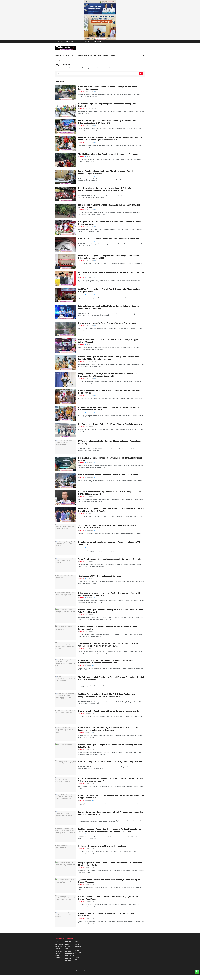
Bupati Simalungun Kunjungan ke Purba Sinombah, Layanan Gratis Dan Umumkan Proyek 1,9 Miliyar (109, 408)
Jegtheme (85, 970)
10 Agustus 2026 (90, 412)
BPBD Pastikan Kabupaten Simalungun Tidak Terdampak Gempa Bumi (108, 238)
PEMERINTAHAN (78, 41)
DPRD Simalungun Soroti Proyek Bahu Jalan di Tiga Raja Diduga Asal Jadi (110, 761)
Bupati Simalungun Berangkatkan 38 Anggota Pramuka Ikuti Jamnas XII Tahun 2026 (109, 543)
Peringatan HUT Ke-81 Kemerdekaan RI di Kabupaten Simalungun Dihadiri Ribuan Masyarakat (110, 222)
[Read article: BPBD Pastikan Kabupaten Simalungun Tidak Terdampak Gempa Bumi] (65, 244)
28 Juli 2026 (88, 800)
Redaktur (81, 91)
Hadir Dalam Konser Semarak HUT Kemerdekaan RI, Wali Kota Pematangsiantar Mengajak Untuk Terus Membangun (104, 189)
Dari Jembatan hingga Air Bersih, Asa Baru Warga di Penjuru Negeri (107, 322)
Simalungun (78, 955)
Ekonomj (57, 953)
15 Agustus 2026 (90, 241)
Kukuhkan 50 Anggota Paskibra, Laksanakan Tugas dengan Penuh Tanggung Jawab (111, 273)
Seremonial (78, 952)
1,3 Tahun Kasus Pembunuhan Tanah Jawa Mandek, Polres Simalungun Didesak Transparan (109, 880)
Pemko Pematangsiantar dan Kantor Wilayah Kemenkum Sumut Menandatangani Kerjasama (105, 172)
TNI (69, 41)
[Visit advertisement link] (100, 20)
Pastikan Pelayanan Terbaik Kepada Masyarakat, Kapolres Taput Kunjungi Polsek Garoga (109, 391)
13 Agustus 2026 (90, 294)
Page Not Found (62, 60)
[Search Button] (144, 56)
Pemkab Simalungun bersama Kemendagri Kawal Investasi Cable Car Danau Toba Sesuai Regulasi (110, 610)
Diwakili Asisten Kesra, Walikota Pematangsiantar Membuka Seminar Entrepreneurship (107, 627)
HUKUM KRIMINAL (59, 41)
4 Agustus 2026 (89, 561)
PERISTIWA (68, 960)
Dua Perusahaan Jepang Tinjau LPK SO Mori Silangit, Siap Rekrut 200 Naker (111, 424)
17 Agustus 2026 (90, 226)
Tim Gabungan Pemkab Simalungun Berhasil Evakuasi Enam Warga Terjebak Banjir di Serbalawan (111, 678)
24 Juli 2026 (88, 918)
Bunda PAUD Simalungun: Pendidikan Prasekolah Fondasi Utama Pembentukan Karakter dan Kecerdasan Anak (106, 661)
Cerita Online (58, 946)
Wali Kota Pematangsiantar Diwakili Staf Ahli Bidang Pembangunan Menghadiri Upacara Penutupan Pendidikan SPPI (107, 695)
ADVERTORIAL (59, 944)
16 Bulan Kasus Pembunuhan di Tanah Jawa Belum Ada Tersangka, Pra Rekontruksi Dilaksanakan (108, 526)
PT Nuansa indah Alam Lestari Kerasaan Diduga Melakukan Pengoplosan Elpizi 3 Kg (109, 442)
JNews (60, 970)
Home (56, 60)
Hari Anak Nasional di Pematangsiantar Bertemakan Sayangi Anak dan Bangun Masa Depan (108, 897)
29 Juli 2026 (88, 764)
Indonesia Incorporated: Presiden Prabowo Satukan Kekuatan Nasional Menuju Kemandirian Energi (108, 307)
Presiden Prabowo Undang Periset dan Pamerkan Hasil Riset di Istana (108, 474)
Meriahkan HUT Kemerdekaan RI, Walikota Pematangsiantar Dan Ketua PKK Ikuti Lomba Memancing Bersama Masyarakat (110, 138)
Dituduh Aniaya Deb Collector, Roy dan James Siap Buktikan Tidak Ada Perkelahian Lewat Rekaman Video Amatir (108, 728)
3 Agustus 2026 (89, 597)
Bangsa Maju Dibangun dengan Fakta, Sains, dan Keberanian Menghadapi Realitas (110, 458)
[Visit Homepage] (65, 48)
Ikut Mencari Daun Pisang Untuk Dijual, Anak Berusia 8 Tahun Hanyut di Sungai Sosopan (109, 205)
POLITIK (85, 41)
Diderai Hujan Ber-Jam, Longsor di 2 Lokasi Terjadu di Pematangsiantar (108, 710)
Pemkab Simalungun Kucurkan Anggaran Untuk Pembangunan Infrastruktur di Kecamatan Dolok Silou (111, 813)
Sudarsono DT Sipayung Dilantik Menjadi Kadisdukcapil (102, 845)
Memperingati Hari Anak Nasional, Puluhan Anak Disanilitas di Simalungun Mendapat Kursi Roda (110, 863)
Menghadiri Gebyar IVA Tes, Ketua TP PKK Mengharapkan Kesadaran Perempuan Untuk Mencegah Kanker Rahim (107, 374)
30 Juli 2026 (88, 732)
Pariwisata (68, 951)
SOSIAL (66, 41)
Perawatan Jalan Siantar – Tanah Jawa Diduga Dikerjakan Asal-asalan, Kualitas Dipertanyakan (108, 87)
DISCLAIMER (136, 970)
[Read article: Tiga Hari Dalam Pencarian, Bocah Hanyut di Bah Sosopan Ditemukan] (65, 160)
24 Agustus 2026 (90, 91)
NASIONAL (90, 41)
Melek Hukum (59, 962)
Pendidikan (68, 958)
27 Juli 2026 (88, 833)
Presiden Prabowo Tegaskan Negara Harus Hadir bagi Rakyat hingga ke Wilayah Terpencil (108, 340)
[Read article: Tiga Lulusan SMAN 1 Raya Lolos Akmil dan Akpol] (65, 582)
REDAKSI (142, 970)
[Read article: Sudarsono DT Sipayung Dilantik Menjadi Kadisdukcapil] (65, 852)
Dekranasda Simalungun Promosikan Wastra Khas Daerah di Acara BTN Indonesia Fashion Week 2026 (109, 594)
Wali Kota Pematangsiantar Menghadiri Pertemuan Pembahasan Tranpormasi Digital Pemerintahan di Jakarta (111, 509)
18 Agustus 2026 (90, 192)
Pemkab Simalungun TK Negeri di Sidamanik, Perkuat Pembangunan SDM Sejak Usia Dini (110, 745)
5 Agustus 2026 (89, 530)
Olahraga (67, 946)
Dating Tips (58, 951)
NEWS (95, 41)
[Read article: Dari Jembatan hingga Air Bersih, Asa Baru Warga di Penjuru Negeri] (65, 329)
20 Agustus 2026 (90, 108)
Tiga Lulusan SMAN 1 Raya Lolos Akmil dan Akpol (100, 576)
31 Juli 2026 (88, 665)
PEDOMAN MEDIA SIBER (125, 970)
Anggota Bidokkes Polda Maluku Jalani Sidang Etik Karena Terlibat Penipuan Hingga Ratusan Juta (111, 796)
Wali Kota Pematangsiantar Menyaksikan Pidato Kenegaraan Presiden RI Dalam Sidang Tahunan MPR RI (109, 256)
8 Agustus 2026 (89, 426)
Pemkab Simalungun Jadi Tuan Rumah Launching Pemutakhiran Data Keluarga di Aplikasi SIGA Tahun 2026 (108, 121)
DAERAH (99, 41)
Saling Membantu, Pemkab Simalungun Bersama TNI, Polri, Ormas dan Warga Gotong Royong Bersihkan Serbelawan (108, 644)
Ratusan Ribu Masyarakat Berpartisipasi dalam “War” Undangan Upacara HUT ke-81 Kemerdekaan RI (109, 492)
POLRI (72, 41)
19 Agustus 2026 (90, 156)
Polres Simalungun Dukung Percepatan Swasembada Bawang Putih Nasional (107, 104)
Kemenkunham (59, 959)
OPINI (66, 949)
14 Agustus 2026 (90, 260)
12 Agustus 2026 (90, 361)
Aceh (56, 941)
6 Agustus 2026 (89, 462)
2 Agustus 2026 (89, 631)
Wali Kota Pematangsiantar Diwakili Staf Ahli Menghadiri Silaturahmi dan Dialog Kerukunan (109, 290)
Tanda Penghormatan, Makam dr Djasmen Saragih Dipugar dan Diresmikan (110, 559)
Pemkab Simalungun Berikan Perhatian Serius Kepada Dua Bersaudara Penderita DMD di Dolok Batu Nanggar (108, 357)
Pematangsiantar (69, 953)
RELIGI (77, 950)
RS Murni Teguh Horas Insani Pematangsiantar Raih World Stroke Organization (106, 914)
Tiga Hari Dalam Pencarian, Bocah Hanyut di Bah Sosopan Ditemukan (108, 154)
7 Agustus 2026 (89, 445)
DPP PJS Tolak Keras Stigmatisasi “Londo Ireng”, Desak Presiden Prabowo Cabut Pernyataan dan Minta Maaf (110, 779)
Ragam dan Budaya (78, 947)
